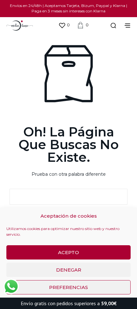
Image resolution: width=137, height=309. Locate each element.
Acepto (68, 252)
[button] (64, 25)
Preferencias (68, 287)
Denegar (68, 270)
